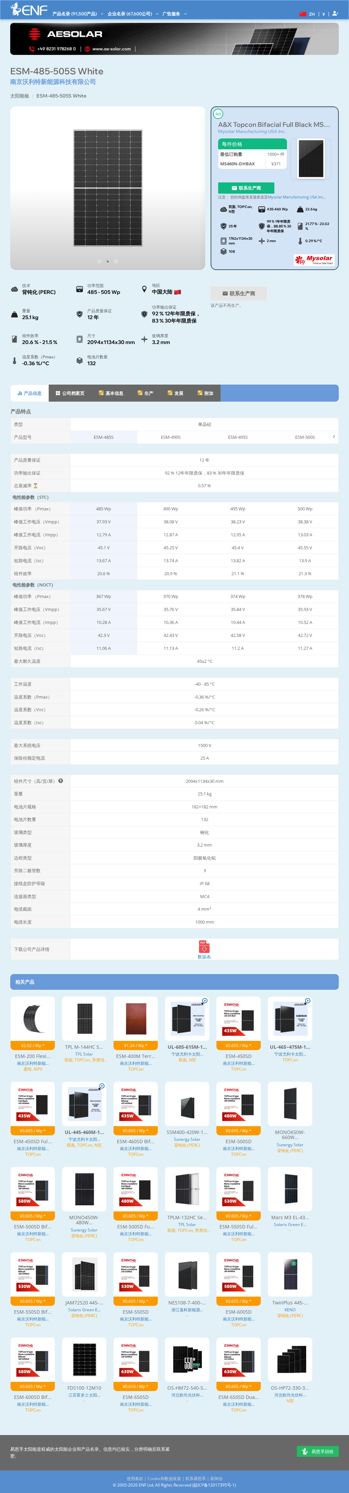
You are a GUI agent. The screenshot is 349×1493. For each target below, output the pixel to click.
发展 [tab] (178, 393)
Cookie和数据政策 (164, 1478)
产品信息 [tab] (32, 393)
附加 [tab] (208, 393)
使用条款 (135, 1478)
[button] (306, 13)
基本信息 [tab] (114, 393)
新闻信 (216, 1478)
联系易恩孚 (195, 1478)
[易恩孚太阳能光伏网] (29, 9)
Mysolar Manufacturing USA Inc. (252, 131)
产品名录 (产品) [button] (75, 13)
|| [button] (324, 14)
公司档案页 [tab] (73, 393)
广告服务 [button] (172, 13)
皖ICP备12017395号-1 (214, 1485)
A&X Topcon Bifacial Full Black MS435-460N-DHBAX (274, 125)
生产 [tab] (148, 393)
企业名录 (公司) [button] (130, 13)
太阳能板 (19, 96)
